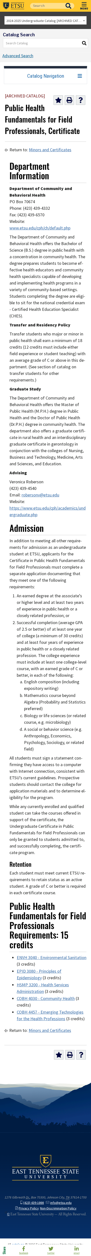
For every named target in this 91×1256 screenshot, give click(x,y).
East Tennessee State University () (13, 6)
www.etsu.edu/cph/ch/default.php (39, 228)
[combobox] (45, 20)
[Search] (84, 43)
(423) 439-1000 (33, 1202)
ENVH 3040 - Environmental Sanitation (51, 958)
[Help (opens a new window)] (80, 100)
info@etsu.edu (61, 1202)
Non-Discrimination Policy (58, 1208)
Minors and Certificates (50, 150)
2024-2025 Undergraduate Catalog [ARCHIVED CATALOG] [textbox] (46, 20)
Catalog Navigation (45, 76)
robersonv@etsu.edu (40, 495)
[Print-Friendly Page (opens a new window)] (69, 100)
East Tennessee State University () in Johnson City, (45, 1167)
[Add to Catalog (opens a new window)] (58, 100)
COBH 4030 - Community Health (46, 998)
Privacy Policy (29, 1208)
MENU (84, 8)
